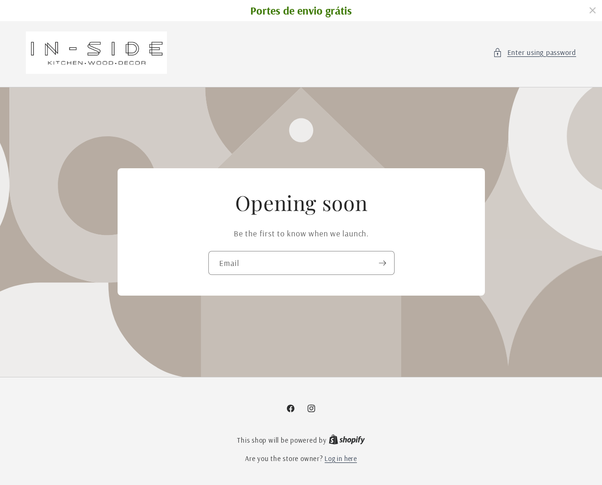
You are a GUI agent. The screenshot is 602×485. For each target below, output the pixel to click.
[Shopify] (347, 440)
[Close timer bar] (592, 10)
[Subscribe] (382, 263)
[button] (534, 53)
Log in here (340, 458)
